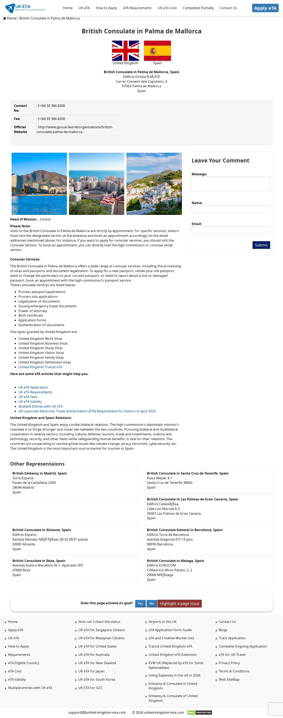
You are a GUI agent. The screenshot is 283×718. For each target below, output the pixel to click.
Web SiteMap (229, 679)
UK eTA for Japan (91, 671)
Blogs (223, 630)
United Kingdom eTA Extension (173, 654)
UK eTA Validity (30, 401)
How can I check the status (99, 621)
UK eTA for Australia (94, 654)
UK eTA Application (33, 387)
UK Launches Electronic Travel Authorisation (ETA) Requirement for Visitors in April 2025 (87, 411)
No (152, 603)
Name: (197, 203)
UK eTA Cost (167, 8)
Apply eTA (265, 8)
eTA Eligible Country (23, 663)
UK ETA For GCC (90, 687)
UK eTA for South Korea (96, 679)
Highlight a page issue (179, 603)
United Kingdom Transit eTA (40, 367)
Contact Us (228, 8)
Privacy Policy (229, 663)
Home (68, 8)
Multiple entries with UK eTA (30, 687)
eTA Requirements (137, 8)
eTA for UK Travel (232, 654)
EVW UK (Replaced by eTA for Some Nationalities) (176, 665)
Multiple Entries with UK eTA (40, 406)
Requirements (19, 654)
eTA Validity (17, 679)
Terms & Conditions (234, 671)
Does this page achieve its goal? (107, 603)
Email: (197, 224)
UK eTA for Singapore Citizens (101, 630)
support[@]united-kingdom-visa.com (97, 712)
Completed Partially (198, 8)
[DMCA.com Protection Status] (199, 712)
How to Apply (106, 8)
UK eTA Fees (27, 397)
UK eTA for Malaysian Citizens (101, 638)
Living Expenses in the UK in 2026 (174, 675)
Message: (199, 174)
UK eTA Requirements (35, 392)
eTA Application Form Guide (170, 630)
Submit (261, 244)
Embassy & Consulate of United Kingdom (173, 698)
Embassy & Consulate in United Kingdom (173, 686)
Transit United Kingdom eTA (170, 646)
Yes (140, 603)
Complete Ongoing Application (243, 646)
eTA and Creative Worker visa (171, 638)
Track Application (232, 638)
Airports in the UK (163, 621)
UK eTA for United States (97, 646)
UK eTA (84, 8)
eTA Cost (15, 671)
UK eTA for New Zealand (97, 663)
